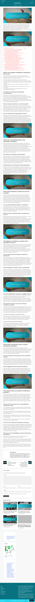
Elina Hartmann (13, 452)
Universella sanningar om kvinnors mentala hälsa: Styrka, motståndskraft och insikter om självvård (26, 597)
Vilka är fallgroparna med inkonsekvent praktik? (11, 66)
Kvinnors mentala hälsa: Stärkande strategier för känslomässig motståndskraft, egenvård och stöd (25, 586)
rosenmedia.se (17, 3)
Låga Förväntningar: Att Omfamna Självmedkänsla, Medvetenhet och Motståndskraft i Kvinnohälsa (26, 594)
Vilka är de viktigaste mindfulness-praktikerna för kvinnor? (13, 49)
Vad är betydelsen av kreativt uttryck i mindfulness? (12, 60)
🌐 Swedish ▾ (32, 600)
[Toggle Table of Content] (24, 48)
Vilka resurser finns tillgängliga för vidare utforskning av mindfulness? (14, 69)
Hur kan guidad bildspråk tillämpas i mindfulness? (11, 56)
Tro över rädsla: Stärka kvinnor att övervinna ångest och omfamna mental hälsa (25, 589)
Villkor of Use (3, 592)
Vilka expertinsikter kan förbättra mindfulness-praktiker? (13, 67)
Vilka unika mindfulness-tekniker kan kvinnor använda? (12, 55)
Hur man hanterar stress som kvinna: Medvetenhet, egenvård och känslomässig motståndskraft (24, 512)
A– (4, 0)
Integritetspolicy (3, 591)
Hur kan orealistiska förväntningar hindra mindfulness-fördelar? (13, 65)
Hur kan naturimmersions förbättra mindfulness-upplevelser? (13, 59)
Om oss (20, 5)
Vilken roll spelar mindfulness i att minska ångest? (12, 51)
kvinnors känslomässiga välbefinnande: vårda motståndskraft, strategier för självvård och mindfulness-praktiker (11, 571)
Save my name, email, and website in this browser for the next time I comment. (15, 493)
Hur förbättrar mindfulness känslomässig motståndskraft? (13, 50)
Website (5, 490)
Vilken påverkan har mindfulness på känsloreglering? (12, 54)
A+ (2, 0)
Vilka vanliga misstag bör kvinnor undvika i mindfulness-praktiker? (14, 64)
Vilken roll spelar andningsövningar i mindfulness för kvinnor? (13, 57)
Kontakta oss (16, 5)
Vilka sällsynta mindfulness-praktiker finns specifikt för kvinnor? (14, 58)
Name (5, 486)
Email (19, 486)
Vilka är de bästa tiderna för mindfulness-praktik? (12, 63)
